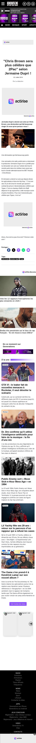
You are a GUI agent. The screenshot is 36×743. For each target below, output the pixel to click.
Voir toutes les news (18, 604)
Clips (18, 728)
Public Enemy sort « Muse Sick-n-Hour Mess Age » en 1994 (16, 482)
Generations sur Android (18, 709)
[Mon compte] (33, 4)
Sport (24, 25)
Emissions (18, 675)
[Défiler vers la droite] (31, 624)
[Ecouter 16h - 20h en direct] (18, 351)
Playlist (18, 680)
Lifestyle (18, 698)
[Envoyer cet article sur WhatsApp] (23, 251)
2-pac (21, 259)
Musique (15, 25)
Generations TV (18, 726)
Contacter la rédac (18, 700)
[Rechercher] (29, 4)
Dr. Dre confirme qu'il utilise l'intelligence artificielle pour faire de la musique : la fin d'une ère (17, 436)
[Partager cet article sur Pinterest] (18, 251)
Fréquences (18, 685)
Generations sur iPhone (18, 706)
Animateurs (18, 678)
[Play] (3, 11)
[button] (10, 624)
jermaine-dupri (14, 259)
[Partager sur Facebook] (8, 251)
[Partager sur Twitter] (13, 251)
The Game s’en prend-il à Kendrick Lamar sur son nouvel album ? (15, 575)
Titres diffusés (18, 682)
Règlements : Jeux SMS (18, 717)
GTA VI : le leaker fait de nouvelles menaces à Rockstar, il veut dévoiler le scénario (16, 388)
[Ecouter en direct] (24, 4)
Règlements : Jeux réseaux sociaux (18, 715)
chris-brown (5, 259)
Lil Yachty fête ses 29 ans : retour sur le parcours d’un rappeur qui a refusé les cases (17, 528)
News (7, 25)
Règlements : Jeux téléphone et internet (18, 719)
